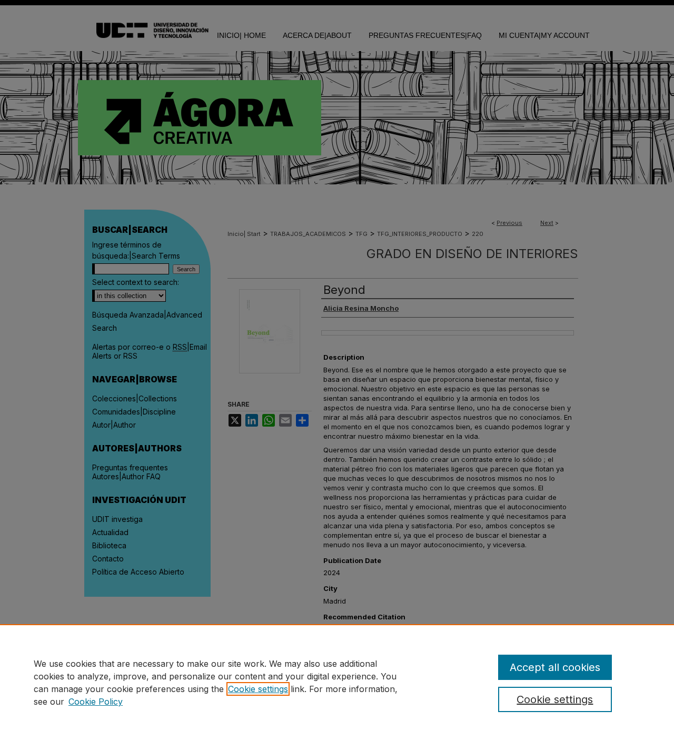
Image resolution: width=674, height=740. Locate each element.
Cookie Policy (95, 701)
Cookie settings (258, 689)
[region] (337, 682)
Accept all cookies (555, 667)
